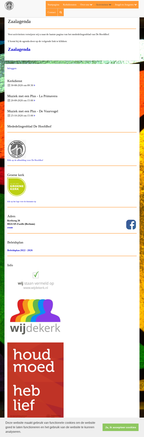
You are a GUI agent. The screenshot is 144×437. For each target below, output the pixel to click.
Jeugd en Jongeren (124, 4)
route (10, 227)
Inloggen (11, 68)
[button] (22, 432)
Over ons (85, 4)
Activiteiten (102, 4)
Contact (52, 12)
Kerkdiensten (69, 4)
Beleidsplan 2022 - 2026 (20, 250)
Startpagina (53, 4)
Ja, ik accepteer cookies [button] (120, 427)
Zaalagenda (19, 49)
